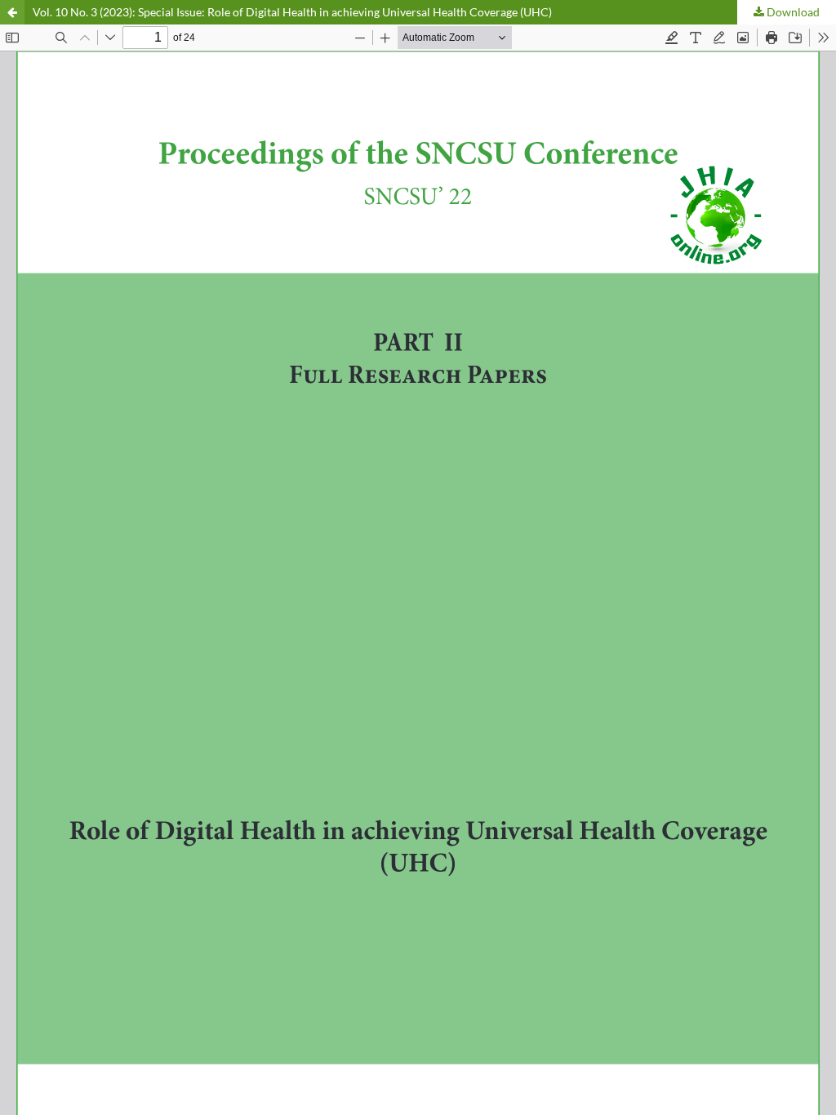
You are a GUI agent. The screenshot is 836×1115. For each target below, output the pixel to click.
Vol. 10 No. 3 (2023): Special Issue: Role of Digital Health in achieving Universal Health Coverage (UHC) (292, 12)
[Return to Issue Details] (12, 12)
